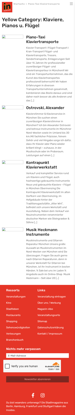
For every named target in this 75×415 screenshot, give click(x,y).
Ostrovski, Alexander (45, 107)
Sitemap (42, 321)
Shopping (11, 321)
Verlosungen (13, 333)
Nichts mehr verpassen (23, 349)
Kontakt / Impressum (50, 333)
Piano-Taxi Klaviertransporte (42, 39)
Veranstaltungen (16, 296)
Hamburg (19, 406)
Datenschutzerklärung (51, 327)
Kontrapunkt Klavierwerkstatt (41, 164)
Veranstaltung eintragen (52, 296)
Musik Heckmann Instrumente (41, 232)
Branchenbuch (14, 339)
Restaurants (13, 315)
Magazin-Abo (45, 308)
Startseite (19, 4)
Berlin (9, 406)
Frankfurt (31, 406)
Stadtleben (12, 308)
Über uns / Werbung (49, 302)
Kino (8, 302)
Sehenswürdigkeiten (18, 327)
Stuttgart (48, 406)
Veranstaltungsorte (49, 315)
